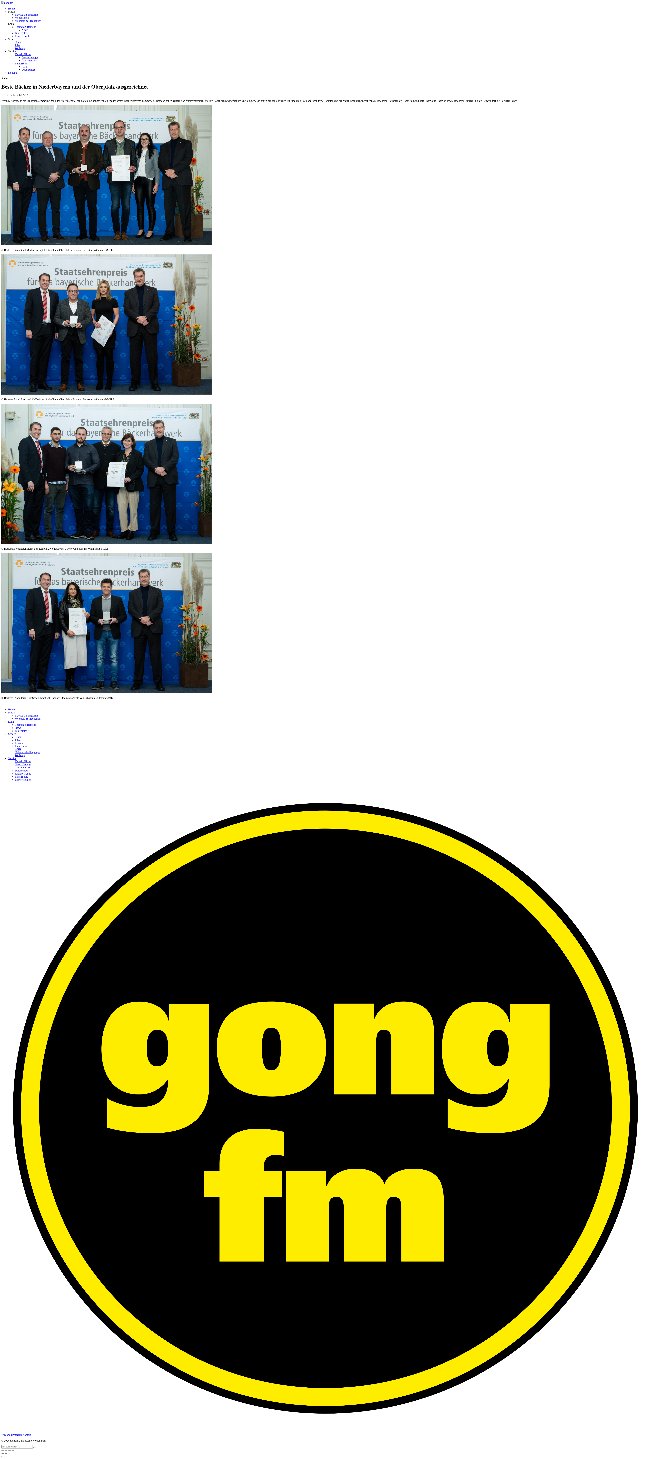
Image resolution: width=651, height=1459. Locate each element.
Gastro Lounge (30, 57)
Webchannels (22, 17)
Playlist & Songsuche (26, 14)
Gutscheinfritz (29, 60)
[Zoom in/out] (13, 1450)
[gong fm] (7, 2)
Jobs (17, 45)
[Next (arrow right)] (6, 1453)
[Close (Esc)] (2, 1450)
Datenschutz (28, 69)
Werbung (20, 48)
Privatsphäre (21, 776)
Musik (11, 712)
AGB (25, 66)
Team (18, 42)
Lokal (11, 721)
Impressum (21, 63)
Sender (12, 733)
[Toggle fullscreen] (9, 1450)
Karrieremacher (23, 36)
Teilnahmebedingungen (27, 752)
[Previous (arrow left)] (2, 1453)
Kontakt (12, 72)
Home (11, 8)
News (25, 29)
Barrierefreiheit (23, 779)
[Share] (6, 1450)
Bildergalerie (22, 33)
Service (12, 758)
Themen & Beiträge (25, 26)
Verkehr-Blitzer (23, 54)
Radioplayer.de (23, 773)
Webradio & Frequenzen (28, 20)
